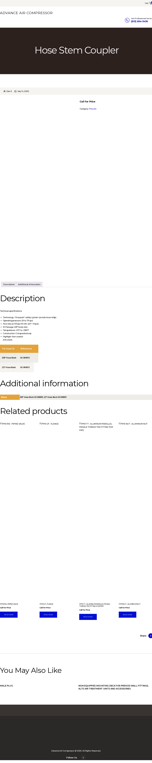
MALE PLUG (6, 685)
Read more (8, 615)
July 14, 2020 (23, 91)
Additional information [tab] (29, 284)
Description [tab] (9, 284)
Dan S (9, 91)
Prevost (92, 109)
